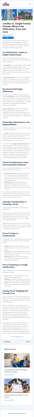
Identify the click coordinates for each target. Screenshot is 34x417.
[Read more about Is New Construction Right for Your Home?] (17, 385)
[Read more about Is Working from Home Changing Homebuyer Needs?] (17, 360)
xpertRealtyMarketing (18, 336)
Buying (5, 38)
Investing (10, 38)
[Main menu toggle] (30, 4)
